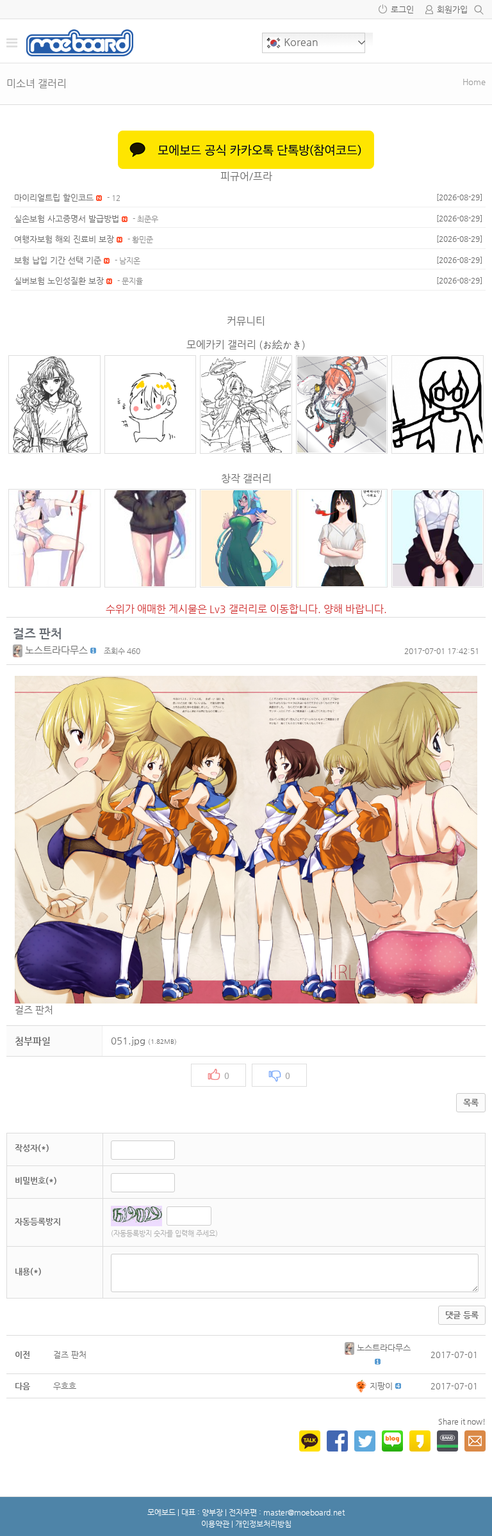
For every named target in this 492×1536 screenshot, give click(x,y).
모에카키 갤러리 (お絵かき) (246, 345)
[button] (19, 649)
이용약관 (215, 1523)
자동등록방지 (38, 1221)
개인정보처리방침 (263, 1523)
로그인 (402, 9)
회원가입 (452, 9)
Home (474, 81)
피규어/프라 (246, 176)
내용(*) (28, 1271)
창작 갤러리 (246, 478)
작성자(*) (32, 1148)
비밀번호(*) (36, 1180)
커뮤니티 (246, 321)
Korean (299, 42)
